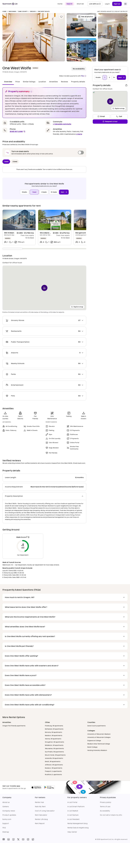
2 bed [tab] (15, 161)
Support (5, 823)
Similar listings (29, 82)
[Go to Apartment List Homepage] (9, 3)
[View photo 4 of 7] (113, 37)
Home (4, 11)
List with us (95, 4)
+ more (79, 134)
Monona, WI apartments (53, 732)
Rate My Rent (40, 806)
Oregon (33, 11)
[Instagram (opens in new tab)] (28, 839)
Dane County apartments (96, 726)
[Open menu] (125, 4)
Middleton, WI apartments (54, 745)
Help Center (72, 832)
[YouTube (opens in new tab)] (23, 839)
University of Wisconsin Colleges (98, 737)
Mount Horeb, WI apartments (55, 755)
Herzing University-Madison (97, 750)
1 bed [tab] (6, 161)
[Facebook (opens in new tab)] (13, 839)
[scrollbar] (44, 248)
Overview (8, 82)
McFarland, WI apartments (54, 729)
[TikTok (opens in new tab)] (33, 839)
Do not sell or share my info (111, 815)
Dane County (23, 11)
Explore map (78, 307)
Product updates (9, 815)
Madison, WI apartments (53, 735)
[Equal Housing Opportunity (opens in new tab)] (3, 839)
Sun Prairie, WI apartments (54, 752)
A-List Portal (72, 802)
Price (17, 82)
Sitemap (5, 832)
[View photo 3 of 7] (81, 24)
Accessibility (105, 811)
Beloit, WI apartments (52, 761)
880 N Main (9, 233)
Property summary (19, 91)
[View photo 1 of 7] (33, 37)
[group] (19, 220)
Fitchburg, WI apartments (54, 726)
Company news (8, 811)
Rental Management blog (77, 823)
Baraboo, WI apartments (53, 768)
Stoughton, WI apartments (54, 742)
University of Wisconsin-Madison (99, 734)
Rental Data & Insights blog (78, 828)
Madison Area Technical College (98, 744)
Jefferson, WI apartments (54, 765)
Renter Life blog (41, 819)
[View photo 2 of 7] (81, 49)
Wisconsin (12, 11)
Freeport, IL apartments (53, 771)
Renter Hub (39, 802)
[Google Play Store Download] (49, 787)
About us (6, 802)
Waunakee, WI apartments (54, 748)
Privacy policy (105, 802)
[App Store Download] (36, 787)
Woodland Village (48, 233)
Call (120, 116)
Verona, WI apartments (53, 739)
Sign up (117, 4)
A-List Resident (73, 819)
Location (42, 82)
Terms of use (105, 806)
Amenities (53, 82)
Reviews (64, 82)
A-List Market (72, 811)
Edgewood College (94, 740)
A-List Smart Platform (76, 806)
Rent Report (40, 823)
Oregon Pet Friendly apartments (13, 726)
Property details (78, 82)
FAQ (4, 828)
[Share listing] (126, 85)
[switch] (44, 152)
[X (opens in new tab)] (18, 839)
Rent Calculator (41, 815)
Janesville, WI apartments (54, 758)
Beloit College (92, 747)
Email (102, 116)
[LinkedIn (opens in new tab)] (8, 839)
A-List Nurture (72, 815)
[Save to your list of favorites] (61, 17)
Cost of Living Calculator (45, 811)
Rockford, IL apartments (53, 774)
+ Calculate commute (62, 124)
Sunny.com (6, 819)
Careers (5, 806)
